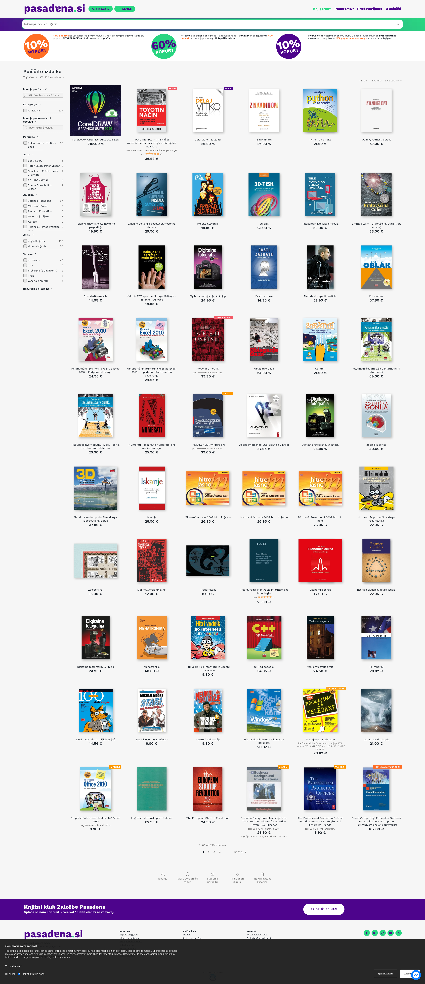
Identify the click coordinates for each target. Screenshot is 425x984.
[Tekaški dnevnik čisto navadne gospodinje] (95, 194)
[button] (100, 9)
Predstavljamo (369, 9)
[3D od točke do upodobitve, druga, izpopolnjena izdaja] (95, 488)
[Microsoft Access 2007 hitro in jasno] (207, 488)
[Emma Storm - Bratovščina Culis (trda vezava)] (376, 194)
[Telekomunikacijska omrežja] (320, 194)
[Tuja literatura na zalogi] (165, 46)
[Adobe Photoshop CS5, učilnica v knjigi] (264, 415)
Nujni (12, 974)
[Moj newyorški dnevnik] (151, 560)
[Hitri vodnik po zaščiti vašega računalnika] (376, 488)
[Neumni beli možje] (207, 710)
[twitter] (398, 932)
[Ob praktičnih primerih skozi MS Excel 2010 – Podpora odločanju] (95, 339)
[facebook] (366, 932)
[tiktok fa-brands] (382, 932)
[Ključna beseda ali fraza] (25, 95)
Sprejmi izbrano (385, 973)
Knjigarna (321, 9)
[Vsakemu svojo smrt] (320, 637)
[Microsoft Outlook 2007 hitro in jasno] (264, 488)
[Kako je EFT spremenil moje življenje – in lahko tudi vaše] (151, 267)
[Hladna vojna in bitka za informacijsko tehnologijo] (264, 560)
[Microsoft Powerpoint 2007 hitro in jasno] (320, 488)
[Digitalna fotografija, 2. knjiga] (95, 637)
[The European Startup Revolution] (207, 788)
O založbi (393, 9)
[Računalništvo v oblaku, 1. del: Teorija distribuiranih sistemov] (95, 415)
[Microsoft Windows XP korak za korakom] (264, 710)
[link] (320, 8)
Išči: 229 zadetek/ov (51, 77)
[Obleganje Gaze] (264, 339)
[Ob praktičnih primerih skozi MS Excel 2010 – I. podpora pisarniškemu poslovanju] (151, 339)
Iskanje (162, 878)
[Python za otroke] (320, 110)
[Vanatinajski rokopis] (376, 710)
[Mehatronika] (151, 637)
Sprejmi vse (410, 973)
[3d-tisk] (264, 194)
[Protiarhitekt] (207, 560)
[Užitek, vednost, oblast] (376, 110)
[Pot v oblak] (376, 267)
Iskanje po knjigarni (129, 938)
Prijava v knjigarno (129, 934)
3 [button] (214, 852)
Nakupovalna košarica (262, 880)
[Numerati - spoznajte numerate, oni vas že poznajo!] (151, 415)
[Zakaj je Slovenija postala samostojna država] (151, 194)
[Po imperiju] (376, 637)
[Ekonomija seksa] (320, 560)
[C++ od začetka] (264, 637)
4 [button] (220, 852)
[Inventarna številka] (25, 127)
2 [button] (209, 852)
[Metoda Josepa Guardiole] (320, 267)
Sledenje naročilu (212, 880)
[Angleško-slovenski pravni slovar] (151, 788)
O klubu (187, 934)
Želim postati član (192, 938)
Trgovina (28, 77)
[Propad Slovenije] (207, 194)
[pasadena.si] (54, 9)
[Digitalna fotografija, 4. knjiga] (207, 267)
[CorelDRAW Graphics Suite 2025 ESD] (95, 110)
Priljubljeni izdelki (237, 880)
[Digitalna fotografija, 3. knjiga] (320, 415)
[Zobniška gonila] (376, 415)
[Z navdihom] (264, 110)
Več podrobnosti (13, 966)
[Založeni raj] (95, 560)
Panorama (343, 9)
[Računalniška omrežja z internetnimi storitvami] (376, 339)
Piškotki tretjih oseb (33, 974)
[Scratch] (320, 339)
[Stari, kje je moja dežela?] (151, 710)
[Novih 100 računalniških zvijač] (95, 710)
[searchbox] (212, 24)
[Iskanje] (151, 488)
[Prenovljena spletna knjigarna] (37, 46)
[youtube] (390, 932)
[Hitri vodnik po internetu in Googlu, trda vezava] (207, 637)
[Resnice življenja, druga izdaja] (376, 560)
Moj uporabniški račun (187, 880)
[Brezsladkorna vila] (95, 267)
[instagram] (374, 932)
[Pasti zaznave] (264, 267)
